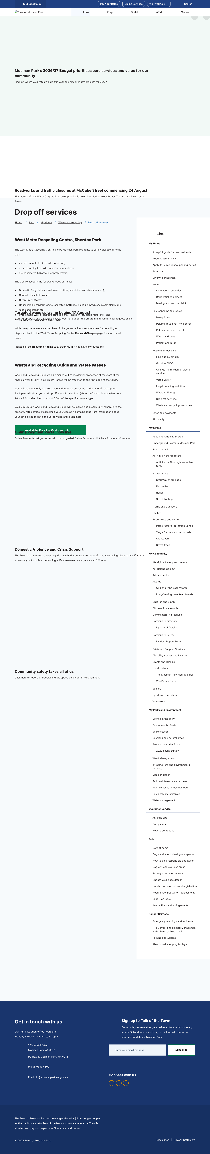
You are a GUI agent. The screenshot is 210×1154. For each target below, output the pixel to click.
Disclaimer (163, 1139)
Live (86, 12)
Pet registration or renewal (168, 873)
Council (186, 12)
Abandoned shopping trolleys (170, 944)
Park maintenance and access (170, 781)
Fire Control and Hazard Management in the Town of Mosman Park (174, 929)
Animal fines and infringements (170, 905)
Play (110, 12)
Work (159, 12)
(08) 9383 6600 (32, 3)
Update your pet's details (167, 879)
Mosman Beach (161, 774)
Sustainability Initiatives (166, 793)
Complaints (159, 824)
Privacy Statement (184, 1139)
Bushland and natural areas (168, 737)
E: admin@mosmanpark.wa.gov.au (48, 1077)
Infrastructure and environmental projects (171, 766)
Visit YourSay (157, 3)
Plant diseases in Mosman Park (170, 787)
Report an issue (162, 898)
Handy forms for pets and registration (175, 886)
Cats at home (160, 847)
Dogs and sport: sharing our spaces (173, 854)
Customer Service (160, 808)
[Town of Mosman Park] (38, 12)
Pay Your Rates (109, 3)
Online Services (134, 3)
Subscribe (181, 1050)
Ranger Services (159, 913)
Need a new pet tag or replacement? (174, 892)
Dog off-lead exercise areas (169, 866)
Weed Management (164, 758)
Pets (151, 839)
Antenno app (160, 817)
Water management (164, 800)
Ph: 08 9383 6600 (38, 1066)
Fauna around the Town (166, 744)
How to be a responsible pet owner (173, 860)
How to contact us (163, 830)
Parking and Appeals (164, 937)
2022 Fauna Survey (167, 750)
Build (134, 12)
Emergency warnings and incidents (173, 921)
